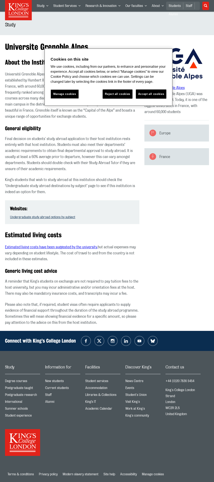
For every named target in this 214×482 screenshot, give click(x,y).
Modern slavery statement (80, 474)
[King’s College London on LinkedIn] (126, 341)
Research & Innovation (104, 6)
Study (44, 6)
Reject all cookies (117, 94)
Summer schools (22, 409)
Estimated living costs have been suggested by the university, (51, 247)
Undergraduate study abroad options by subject (42, 217)
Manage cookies (153, 474)
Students (175, 6)
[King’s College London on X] (99, 341)
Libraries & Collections (102, 395)
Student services (102, 382)
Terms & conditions (21, 474)
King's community (142, 416)
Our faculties (137, 6)
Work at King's (142, 409)
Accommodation (102, 388)
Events (142, 388)
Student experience (22, 416)
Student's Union (142, 395)
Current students (62, 388)
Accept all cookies (151, 94)
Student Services (68, 6)
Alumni (62, 402)
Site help (109, 474)
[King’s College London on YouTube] (139, 341)
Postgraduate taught (22, 388)
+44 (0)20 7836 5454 (180, 381)
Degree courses (22, 382)
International (22, 402)
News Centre (142, 382)
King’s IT (102, 402)
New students (62, 382)
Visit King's (142, 402)
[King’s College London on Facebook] (86, 341)
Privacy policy (48, 474)
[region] (108, 77)
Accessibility (128, 474)
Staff (189, 6)
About (159, 6)
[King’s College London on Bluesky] (153, 341)
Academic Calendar (102, 409)
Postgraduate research (22, 395)
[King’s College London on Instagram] (113, 341)
